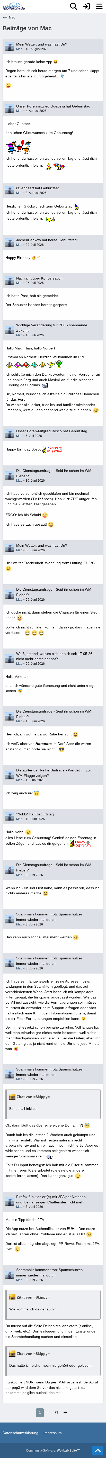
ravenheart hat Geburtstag (37, 188)
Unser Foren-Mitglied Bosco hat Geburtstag (51, 431)
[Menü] (99, 6)
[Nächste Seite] (65, 1412)
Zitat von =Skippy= (33, 1097)
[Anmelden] (86, 6)
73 (56, 1412)
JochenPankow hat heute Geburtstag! (47, 240)
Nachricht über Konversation (39, 278)
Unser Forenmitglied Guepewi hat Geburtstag (53, 106)
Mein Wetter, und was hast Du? (41, 44)
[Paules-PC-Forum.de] (14, 6)
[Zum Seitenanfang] (97, 1450)
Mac (19, 49)
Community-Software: (53, 1450)
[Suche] (73, 6)
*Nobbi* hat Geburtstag (35, 814)
